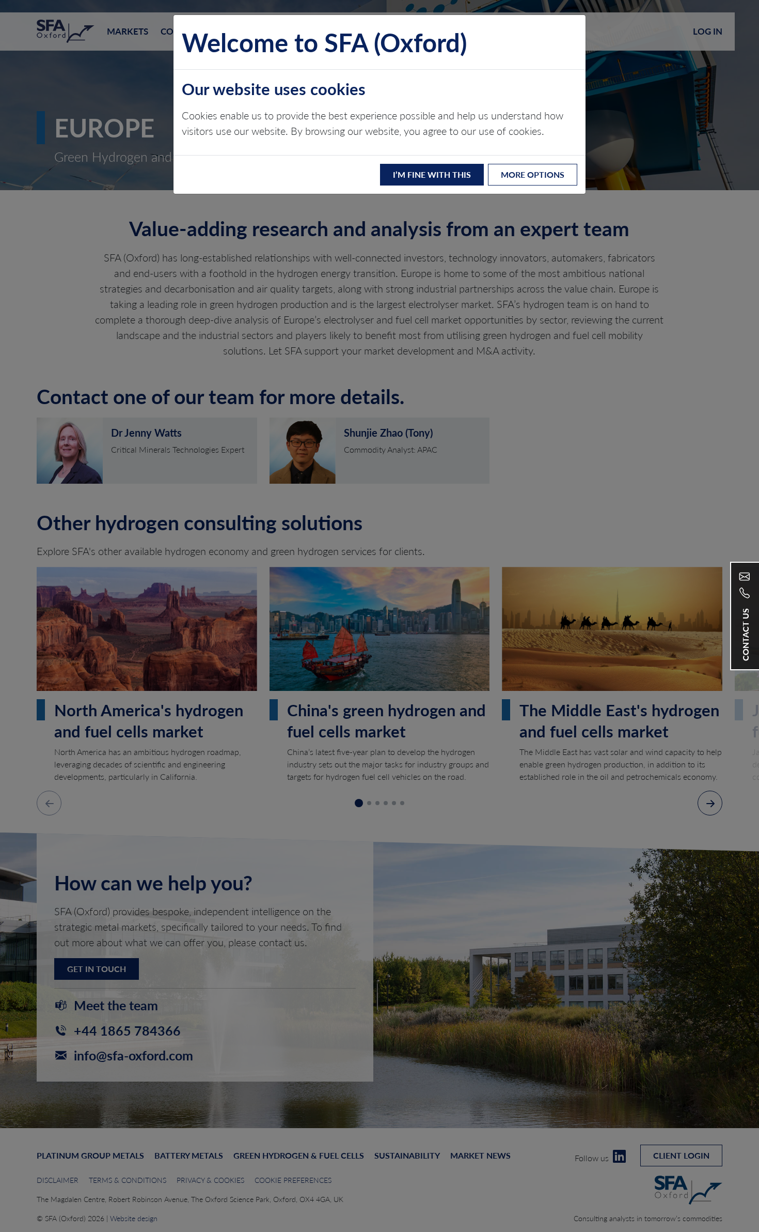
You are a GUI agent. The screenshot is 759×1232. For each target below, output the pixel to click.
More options (532, 174)
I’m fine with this (432, 174)
